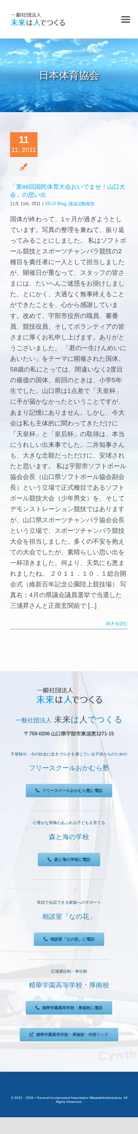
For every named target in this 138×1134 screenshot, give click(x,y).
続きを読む (117, 623)
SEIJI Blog (55, 203)
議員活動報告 (82, 203)
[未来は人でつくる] (37, 13)
